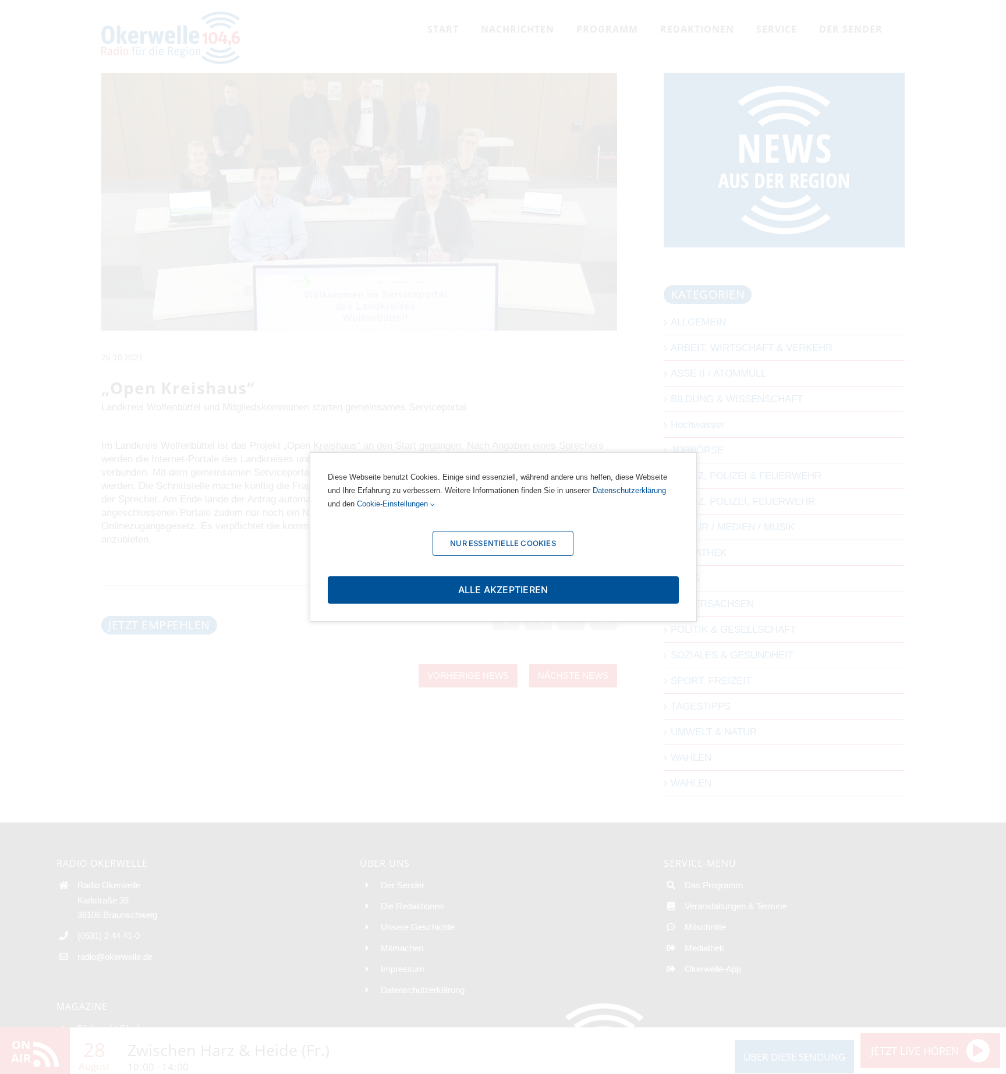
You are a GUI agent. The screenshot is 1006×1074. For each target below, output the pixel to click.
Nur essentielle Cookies (503, 543)
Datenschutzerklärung (629, 490)
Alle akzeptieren (503, 590)
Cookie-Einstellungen (393, 503)
